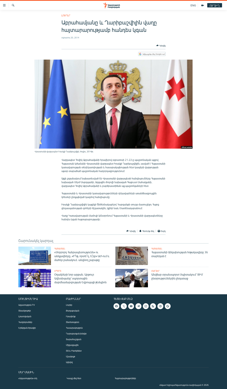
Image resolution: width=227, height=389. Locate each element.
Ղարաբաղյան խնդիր (76, 333)
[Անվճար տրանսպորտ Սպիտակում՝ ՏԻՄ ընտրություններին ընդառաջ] (131, 278)
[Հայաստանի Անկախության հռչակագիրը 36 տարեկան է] (131, 256)
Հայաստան (59, 248)
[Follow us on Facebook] (116, 306)
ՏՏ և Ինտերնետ (74, 350)
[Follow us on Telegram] (138, 306)
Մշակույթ (70, 356)
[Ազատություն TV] (202, 5)
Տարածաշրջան (73, 339)
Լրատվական (24, 316)
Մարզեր (155, 271)
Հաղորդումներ (25, 322)
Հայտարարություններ (125, 378)
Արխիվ (69, 362)
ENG (193, 5)
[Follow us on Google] (168, 306)
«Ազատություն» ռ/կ (27, 378)
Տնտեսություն (72, 322)
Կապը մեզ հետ (74, 378)
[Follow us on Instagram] (146, 306)
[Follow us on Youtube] (131, 306)
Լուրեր (65, 15)
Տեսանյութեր (24, 310)
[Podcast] (160, 306)
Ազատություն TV (26, 305)
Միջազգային (72, 345)
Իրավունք (71, 316)
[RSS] (153, 306)
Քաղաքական (72, 310)
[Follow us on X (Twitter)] (124, 306)
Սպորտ (57, 271)
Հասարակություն (74, 327)
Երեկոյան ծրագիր (27, 327)
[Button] (161, 45)
